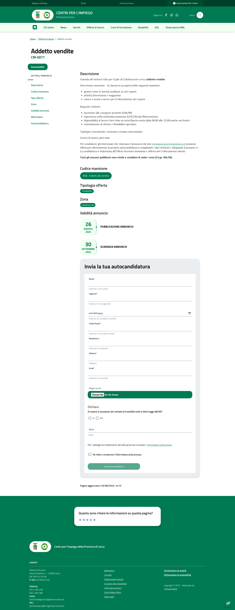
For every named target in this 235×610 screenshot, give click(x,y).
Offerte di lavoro (46, 39)
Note (91, 429)
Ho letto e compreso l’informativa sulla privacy (117, 454)
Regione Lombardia (39, 3)
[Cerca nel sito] (200, 15)
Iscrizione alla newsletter (115, 583)
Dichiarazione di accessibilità (177, 575)
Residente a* (94, 338)
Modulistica (109, 570)
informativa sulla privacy (159, 445)
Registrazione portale (113, 579)
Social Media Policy (112, 592)
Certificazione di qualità (175, 570)
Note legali (109, 596)
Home (32, 39)
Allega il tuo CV (95, 388)
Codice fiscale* (95, 323)
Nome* (92, 278)
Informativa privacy (113, 588)
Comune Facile (170, 588)
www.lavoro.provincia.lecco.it (169, 143)
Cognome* (93, 293)
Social (83, 3)
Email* (91, 368)
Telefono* (93, 353)
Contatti (108, 575)
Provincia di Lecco (127, 3)
